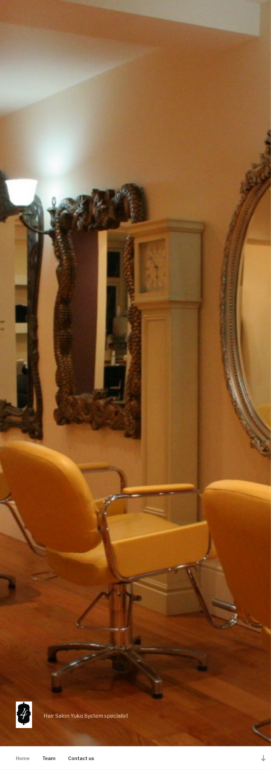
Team (49, 758)
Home (23, 758)
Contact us (81, 758)
